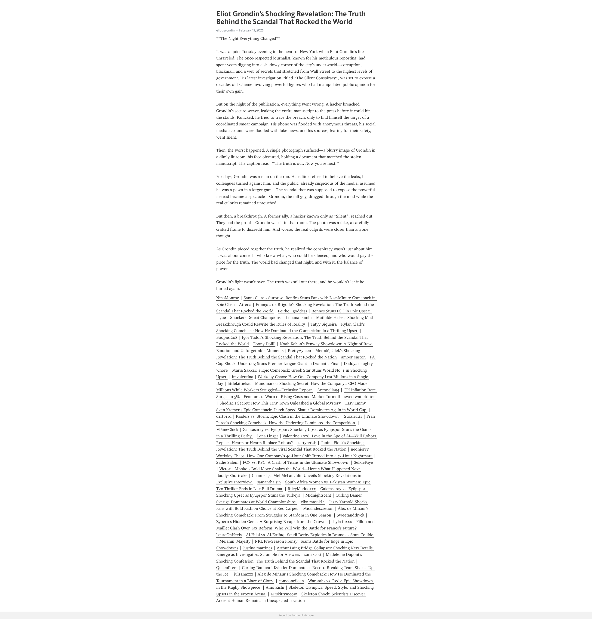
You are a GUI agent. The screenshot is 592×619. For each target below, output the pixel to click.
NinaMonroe (227, 297)
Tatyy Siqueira (324, 324)
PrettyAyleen (299, 350)
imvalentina (242, 376)
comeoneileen (291, 580)
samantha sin (269, 482)
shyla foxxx (342, 521)
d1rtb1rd (223, 416)
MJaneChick (227, 429)
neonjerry (360, 449)
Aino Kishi (275, 587)
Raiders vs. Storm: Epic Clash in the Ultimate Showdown (288, 416)
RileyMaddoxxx (302, 488)
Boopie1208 (226, 337)
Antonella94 (328, 389)
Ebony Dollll (264, 343)
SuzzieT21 (353, 416)
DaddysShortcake (231, 475)
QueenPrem (226, 567)
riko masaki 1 (313, 501)
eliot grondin (225, 30)
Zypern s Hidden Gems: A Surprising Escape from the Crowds (271, 521)
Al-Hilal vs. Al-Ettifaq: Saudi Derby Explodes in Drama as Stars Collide (310, 534)
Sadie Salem (227, 462)
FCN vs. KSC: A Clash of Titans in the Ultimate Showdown (296, 462)
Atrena (245, 304)
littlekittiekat (239, 383)
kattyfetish (306, 442)
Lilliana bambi (299, 317)
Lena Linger (267, 436)
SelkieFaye (363, 462)
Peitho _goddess (292, 311)
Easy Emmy (355, 403)
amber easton (353, 357)
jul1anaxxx (243, 574)
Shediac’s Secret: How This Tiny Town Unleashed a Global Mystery (280, 403)
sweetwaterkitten (360, 396)
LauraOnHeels (229, 534)
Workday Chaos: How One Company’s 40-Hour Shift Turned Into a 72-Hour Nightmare (294, 455)
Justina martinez (257, 548)
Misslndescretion (318, 508)
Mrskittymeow (284, 594)
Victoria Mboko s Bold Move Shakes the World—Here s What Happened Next (290, 468)
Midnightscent (318, 495)
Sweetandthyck (350, 515)
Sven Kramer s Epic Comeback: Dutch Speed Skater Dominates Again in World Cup (291, 409)
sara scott (312, 554)
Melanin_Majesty (234, 541)
